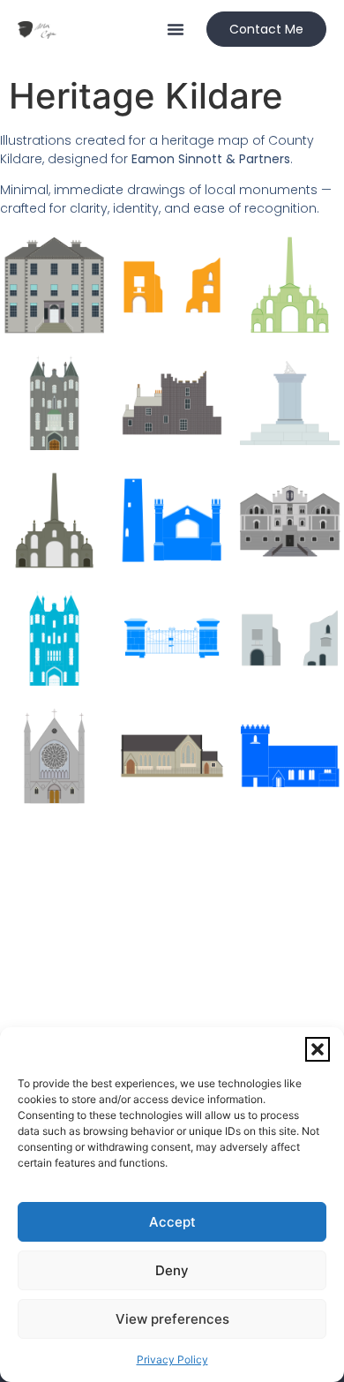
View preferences (172, 1319)
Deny (172, 1270)
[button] (317, 1049)
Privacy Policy (172, 1359)
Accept (172, 1221)
